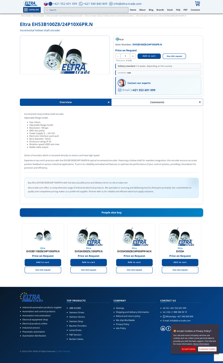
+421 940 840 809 (95, 4)
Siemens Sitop (76, 321)
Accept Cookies (188, 349)
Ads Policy (121, 328)
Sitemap (120, 308)
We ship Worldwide (125, 320)
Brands (160, 9)
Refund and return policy (128, 316)
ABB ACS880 (75, 308)
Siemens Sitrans (77, 316)
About (142, 9)
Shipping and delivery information (132, 312)
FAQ (178, 9)
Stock (170, 9)
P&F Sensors (75, 334)
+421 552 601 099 (143, 90)
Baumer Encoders (78, 325)
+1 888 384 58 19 (178, 312)
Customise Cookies (207, 349)
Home (133, 9)
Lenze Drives (75, 330)
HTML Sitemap (63, 351)
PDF (186, 9)
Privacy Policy (122, 324)
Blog (151, 9)
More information (201, 344)
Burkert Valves (76, 339)
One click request (174, 56)
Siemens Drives (76, 312)
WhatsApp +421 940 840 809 (179, 316)
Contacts (195, 9)
